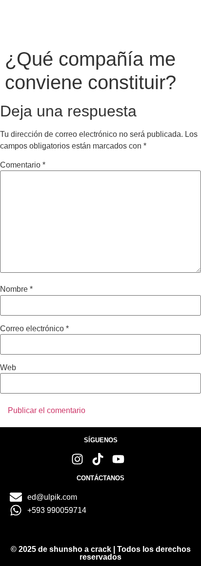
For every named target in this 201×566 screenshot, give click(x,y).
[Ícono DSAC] (36, 22)
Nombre (16, 289)
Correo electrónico (34, 329)
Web (8, 368)
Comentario (22, 165)
